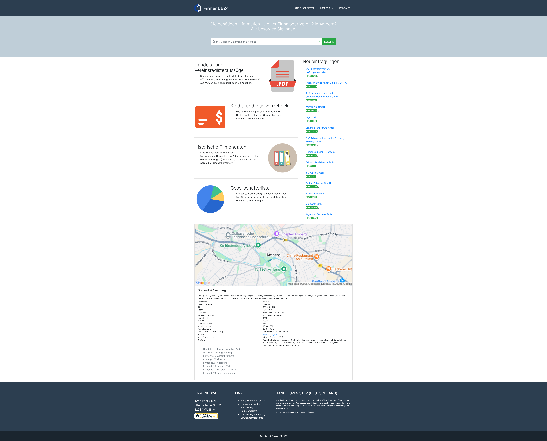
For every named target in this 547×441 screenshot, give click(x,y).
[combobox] (266, 41)
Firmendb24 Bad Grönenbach (219, 373)
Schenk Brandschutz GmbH (320, 127)
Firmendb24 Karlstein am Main (219, 369)
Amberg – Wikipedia (214, 359)
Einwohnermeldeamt (252, 417)
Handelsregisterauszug (253, 400)
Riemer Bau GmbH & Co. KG (320, 151)
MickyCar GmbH (314, 203)
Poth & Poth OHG (315, 193)
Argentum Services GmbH (319, 214)
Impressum (327, 8)
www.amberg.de (270, 334)
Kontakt (344, 8)
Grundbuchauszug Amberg (217, 352)
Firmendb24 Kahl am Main (217, 366)
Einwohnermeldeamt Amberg (218, 355)
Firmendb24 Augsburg (215, 362)
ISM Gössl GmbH (315, 172)
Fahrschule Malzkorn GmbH (320, 162)
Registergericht (249, 410)
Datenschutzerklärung (285, 412)
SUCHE (329, 41)
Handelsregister (304, 8)
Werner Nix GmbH (315, 106)
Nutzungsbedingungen (306, 412)
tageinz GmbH (313, 117)
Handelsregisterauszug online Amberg (223, 349)
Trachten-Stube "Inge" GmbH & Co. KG (326, 82)
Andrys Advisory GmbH (318, 183)
